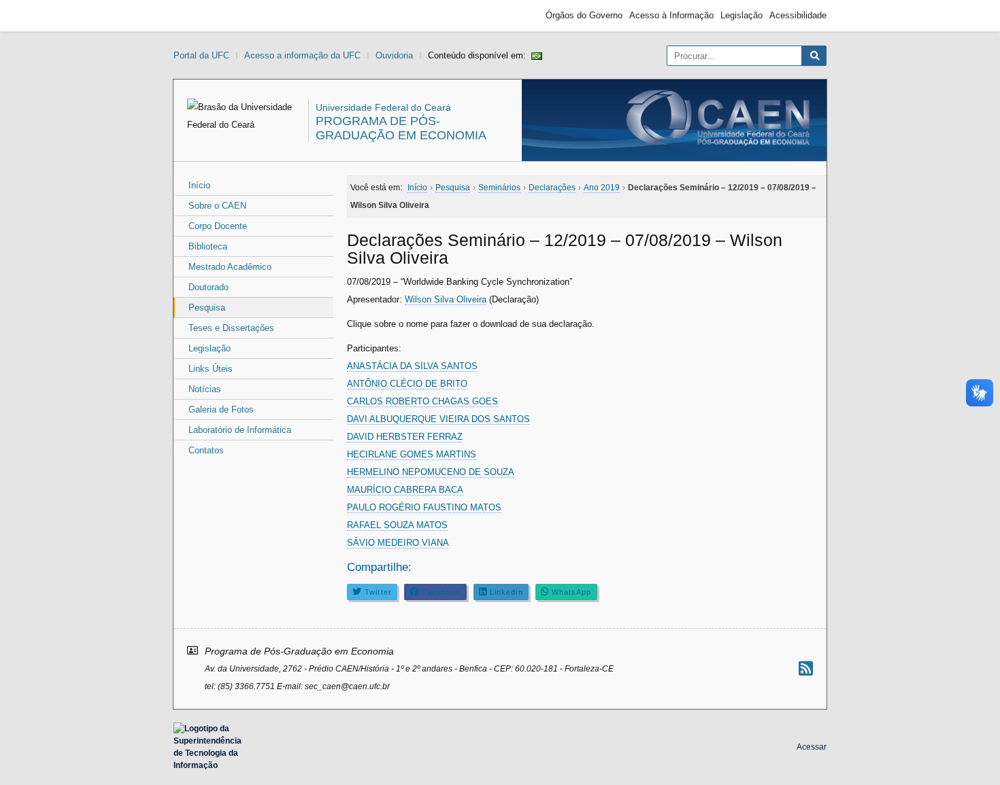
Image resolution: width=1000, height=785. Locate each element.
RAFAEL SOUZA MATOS (397, 525)
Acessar (812, 747)
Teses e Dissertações (231, 328)
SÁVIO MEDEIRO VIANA (398, 543)
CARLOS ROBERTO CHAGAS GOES (422, 401)
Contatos (206, 450)
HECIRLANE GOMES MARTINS (411, 454)
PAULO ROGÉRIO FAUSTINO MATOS (424, 507)
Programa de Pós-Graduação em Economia (401, 128)
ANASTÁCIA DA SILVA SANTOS (412, 366)
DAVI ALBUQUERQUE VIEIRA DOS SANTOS (438, 419)
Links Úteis (210, 369)
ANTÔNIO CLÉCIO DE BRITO (407, 384)
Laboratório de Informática (239, 430)
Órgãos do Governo (584, 15)
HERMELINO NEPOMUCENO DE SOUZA (430, 472)
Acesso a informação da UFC (302, 55)
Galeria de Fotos (221, 409)
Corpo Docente (217, 226)
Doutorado (208, 287)
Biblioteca (207, 246)
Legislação (741, 15)
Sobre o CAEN (217, 205)
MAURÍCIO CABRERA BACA (405, 490)
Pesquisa (206, 307)
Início (199, 185)
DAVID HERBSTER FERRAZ (405, 437)
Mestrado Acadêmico (229, 267)
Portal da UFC (201, 55)
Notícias (204, 389)
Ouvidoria (394, 55)
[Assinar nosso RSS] (806, 668)
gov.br (197, 15)
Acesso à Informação (671, 15)
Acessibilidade (798, 15)
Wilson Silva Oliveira (445, 299)
